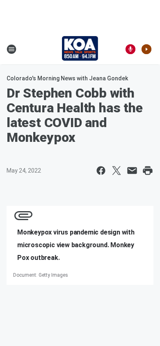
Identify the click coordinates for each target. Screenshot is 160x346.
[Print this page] (147, 170)
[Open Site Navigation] (11, 49)
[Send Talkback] (130, 49)
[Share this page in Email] (132, 170)
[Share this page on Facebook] (101, 170)
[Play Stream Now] (146, 49)
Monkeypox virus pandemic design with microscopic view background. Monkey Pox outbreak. (76, 245)
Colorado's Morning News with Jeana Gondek (67, 78)
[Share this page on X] (116, 170)
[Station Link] (80, 49)
